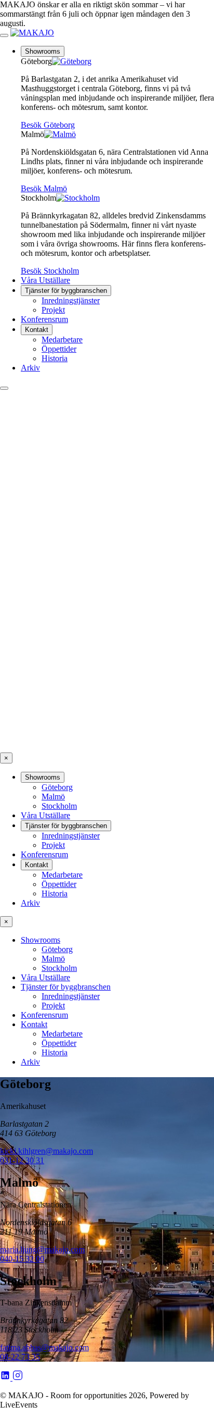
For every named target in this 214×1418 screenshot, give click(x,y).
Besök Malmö (44, 188)
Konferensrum (44, 319)
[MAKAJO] (32, 32)
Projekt (53, 309)
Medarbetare (62, 339)
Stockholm (59, 806)
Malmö (53, 796)
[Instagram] (17, 1377)
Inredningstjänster (71, 300)
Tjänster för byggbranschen (66, 290)
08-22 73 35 (20, 1356)
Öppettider (59, 348)
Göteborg (57, 787)
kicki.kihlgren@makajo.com (46, 1150)
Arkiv (30, 367)
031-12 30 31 (22, 1160)
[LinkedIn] (6, 1377)
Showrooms (42, 51)
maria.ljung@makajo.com (42, 1249)
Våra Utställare (45, 280)
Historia (55, 358)
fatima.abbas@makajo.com (44, 1347)
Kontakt (36, 330)
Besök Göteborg (48, 124)
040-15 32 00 (22, 1258)
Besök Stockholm (50, 270)
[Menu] (4, 35)
